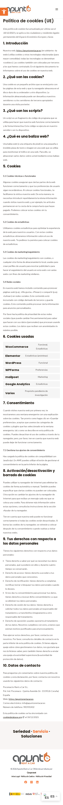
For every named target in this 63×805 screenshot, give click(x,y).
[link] (4, 12)
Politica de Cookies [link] (28, 776)
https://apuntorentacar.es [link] (28, 50)
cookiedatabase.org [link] (12, 717)
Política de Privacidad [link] (44, 776)
